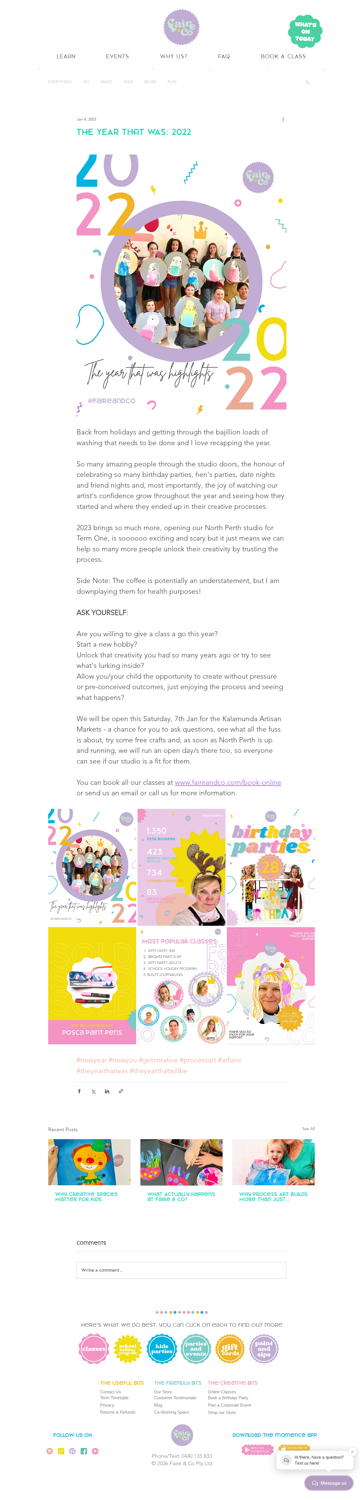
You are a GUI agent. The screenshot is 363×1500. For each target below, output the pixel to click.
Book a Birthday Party (228, 1397)
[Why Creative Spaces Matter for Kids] (89, 1162)
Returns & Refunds (118, 1412)
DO (86, 82)
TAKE (128, 82)
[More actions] (283, 119)
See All (308, 1128)
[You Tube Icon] (95, 1451)
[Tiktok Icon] (61, 1451)
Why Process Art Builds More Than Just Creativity (273, 1197)
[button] (307, 82)
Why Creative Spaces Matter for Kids (86, 1197)
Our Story (163, 1391)
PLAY (172, 82)
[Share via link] (121, 1091)
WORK (150, 82)
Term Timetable (114, 1397)
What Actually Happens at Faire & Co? (181, 1197)
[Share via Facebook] (79, 1091)
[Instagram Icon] (50, 1451)
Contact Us (110, 1391)
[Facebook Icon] (84, 1451)
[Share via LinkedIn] (107, 1091)
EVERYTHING (60, 82)
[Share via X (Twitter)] (93, 1091)
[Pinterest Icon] (72, 1451)
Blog (158, 1405)
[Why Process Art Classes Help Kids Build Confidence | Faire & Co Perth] (273, 1162)
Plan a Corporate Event (229, 1405)
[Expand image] (92, 867)
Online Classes (222, 1391)
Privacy (107, 1405)
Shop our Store (222, 1412)
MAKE (106, 82)
